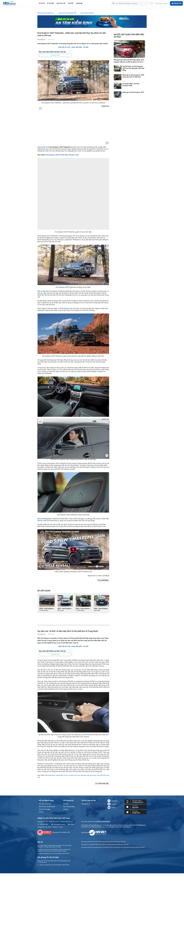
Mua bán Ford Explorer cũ (46, 13)
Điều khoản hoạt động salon (47, 806)
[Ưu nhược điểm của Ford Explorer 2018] (117, 86)
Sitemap (65, 809)
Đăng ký (166, 3)
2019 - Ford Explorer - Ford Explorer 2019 (72, 608)
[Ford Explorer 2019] (65, 601)
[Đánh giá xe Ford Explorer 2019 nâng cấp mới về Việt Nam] (117, 77)
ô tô (104, 660)
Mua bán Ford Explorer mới (68, 13)
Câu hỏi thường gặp (44, 809)
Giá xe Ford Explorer (87, 13)
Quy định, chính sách (45, 804)
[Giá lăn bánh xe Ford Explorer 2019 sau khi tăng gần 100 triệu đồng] (117, 68)
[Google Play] (135, 812)
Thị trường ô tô (41, 39)
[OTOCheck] (92, 21)
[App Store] (135, 807)
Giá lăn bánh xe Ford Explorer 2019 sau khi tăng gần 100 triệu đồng (133, 68)
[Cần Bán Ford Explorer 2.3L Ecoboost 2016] (101, 601)
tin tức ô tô (45, 147)
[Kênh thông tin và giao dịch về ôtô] (9, 3)
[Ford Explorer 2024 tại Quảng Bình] (47, 601)
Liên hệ (41, 812)
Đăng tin (177, 3)
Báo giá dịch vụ (86, 804)
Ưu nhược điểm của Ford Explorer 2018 (130, 85)
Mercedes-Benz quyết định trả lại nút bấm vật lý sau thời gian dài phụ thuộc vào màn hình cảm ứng (73, 776)
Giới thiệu (66, 804)
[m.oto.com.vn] (135, 801)
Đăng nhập (158, 3)
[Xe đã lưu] (151, 4)
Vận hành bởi (85, 832)
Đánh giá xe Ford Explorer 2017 (133, 92)
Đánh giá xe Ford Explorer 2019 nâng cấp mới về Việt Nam (133, 76)
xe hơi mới (44, 291)
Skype (72, 824)
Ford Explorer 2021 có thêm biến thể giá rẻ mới (61, 155)
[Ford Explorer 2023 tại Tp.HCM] (83, 601)
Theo (103, 580)
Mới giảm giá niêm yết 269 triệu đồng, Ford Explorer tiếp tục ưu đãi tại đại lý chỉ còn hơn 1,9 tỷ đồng (129, 61)
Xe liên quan (43, 591)
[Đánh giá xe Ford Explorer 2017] (117, 94)
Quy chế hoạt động (69, 806)
